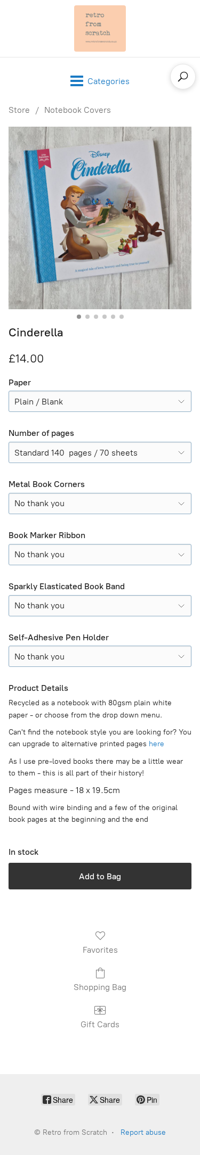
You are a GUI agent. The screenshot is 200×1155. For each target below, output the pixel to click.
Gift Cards (100, 1024)
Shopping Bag (100, 987)
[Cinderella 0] (100, 218)
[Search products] (183, 76)
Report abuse (143, 1132)
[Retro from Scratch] (100, 28)
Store (19, 110)
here (156, 743)
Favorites (100, 950)
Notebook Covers (77, 110)
